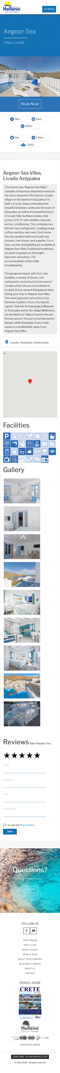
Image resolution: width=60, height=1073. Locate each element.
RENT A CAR (30, 945)
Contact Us (30, 889)
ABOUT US (30, 968)
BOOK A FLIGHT (30, 950)
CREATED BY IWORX (30, 1045)
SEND (10, 831)
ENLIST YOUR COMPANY (30, 959)
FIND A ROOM (30, 940)
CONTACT (30, 973)
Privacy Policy (27, 825)
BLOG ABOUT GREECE (30, 964)
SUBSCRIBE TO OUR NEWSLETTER (30, 1057)
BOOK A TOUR (30, 954)
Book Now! (30, 104)
